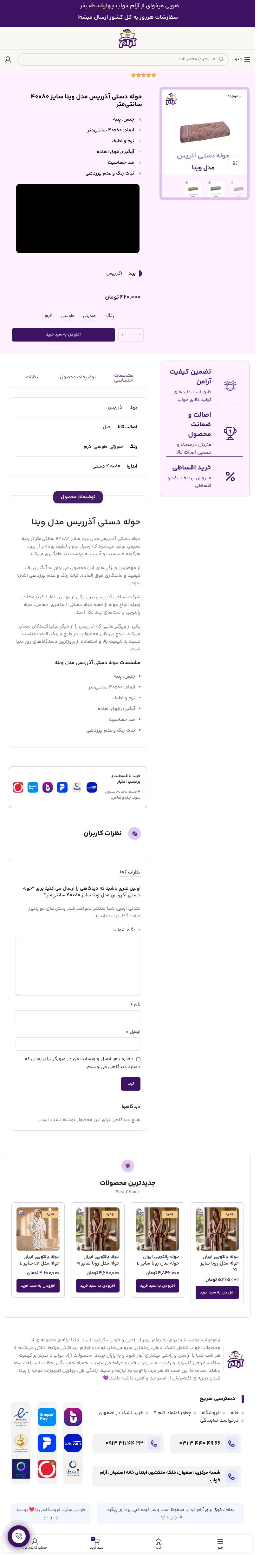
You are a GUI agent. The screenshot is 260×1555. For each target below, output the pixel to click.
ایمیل (133, 1032)
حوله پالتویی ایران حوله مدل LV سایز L (40, 1260)
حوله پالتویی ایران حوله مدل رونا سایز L (158, 1260)
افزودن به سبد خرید (63, 334)
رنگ (110, 316)
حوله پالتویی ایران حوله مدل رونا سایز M (98, 1260)
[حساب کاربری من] (8, 59)
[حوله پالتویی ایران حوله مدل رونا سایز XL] (217, 1229)
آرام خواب (194, 1509)
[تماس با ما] (19, 1536)
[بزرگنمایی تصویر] (235, 163)
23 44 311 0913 (124, 1443)
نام (135, 1004)
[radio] (89, 316)
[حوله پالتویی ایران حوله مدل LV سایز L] (38, 1229)
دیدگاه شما (127, 930)
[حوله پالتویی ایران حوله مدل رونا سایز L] (157, 1229)
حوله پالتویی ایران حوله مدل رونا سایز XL (219, 1263)
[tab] (130, 872)
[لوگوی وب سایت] (128, 38)
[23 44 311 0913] (154, 1443)
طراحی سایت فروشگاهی (62, 1509)
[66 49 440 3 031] (231, 1443)
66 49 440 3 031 (199, 1443)
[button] (217, 1292)
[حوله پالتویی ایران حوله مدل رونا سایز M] (97, 1229)
